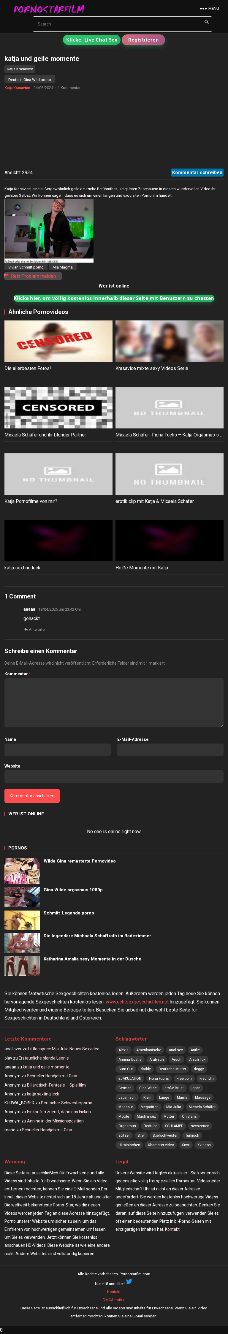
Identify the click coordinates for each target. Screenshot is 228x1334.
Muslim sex (146, 1116)
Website (12, 766)
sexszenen (200, 1126)
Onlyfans (189, 1116)
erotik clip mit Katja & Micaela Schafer (154, 501)
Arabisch (156, 1059)
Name (10, 739)
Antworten (38, 629)
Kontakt (172, 1229)
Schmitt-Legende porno (69, 913)
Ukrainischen (129, 1145)
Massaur (125, 1107)
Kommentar (17, 673)
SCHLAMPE (174, 1126)
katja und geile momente (46, 1067)
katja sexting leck (22, 568)
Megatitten (150, 1107)
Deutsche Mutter (172, 1069)
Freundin (207, 1078)
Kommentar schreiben (197, 172)
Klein (147, 1097)
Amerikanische (148, 1050)
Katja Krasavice (20, 69)
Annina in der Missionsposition (55, 1121)
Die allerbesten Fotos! (27, 368)
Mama (182, 1097)
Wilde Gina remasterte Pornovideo (80, 861)
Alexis (123, 1050)
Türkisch (192, 1135)
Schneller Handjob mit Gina (52, 1075)
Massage (202, 1097)
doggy (199, 1069)
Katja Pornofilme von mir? (30, 501)
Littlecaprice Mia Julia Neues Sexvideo (63, 1048)
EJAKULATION (129, 1078)
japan (195, 1088)
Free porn (184, 1078)
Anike (195, 1050)
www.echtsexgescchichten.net (137, 1002)
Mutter (169, 1116)
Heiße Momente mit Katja (141, 568)
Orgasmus (127, 1126)
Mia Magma (63, 267)
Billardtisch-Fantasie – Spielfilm (56, 1085)
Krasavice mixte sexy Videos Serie (151, 368)
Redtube (150, 1126)
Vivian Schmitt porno (26, 267)
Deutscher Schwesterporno (66, 1102)
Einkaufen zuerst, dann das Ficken (59, 1111)
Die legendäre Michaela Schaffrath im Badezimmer (97, 935)
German (125, 1088)
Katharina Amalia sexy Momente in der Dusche (92, 959)
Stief (141, 1135)
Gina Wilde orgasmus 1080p (73, 889)
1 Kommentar (69, 87)
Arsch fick (197, 1059)
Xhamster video (161, 1145)
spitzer (124, 1135)
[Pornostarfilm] (51, 9)
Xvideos (204, 1145)
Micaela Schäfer (202, 1107)
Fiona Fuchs (159, 1078)
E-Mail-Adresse (132, 739)
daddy (146, 1069)
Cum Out (125, 1069)
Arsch (176, 1059)
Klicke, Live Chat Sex (92, 39)
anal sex (176, 1050)
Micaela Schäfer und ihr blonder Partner (45, 435)
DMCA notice (114, 1300)
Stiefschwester (165, 1135)
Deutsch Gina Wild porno (29, 79)
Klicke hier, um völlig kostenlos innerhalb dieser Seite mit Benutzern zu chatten (114, 298)
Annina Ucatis (130, 1059)
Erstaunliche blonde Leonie (44, 1058)
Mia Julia (173, 1107)
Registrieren (143, 40)
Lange (164, 1097)
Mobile (123, 1116)
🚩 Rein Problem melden (30, 276)
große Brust (174, 1088)
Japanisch (127, 1097)
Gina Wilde (148, 1088)
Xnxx (186, 1145)
